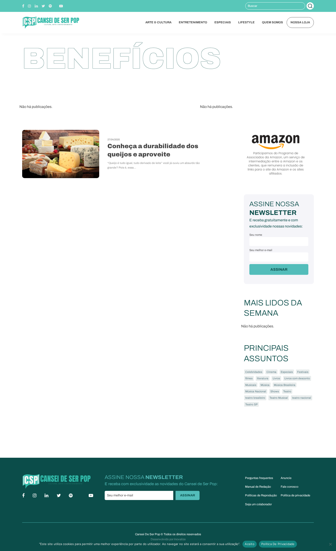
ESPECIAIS (222, 22)
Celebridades (253, 372)
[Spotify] (50, 6)
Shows (274, 391)
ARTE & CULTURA (158, 22)
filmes (249, 378)
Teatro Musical (278, 397)
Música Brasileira (284, 385)
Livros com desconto (297, 378)
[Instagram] (29, 6)
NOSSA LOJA (300, 22)
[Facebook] (23, 6)
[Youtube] (61, 6)
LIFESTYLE (246, 22)
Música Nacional (255, 391)
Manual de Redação (258, 486)
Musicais (250, 385)
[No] (330, 544)
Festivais (302, 372)
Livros (276, 378)
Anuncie (286, 478)
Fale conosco (289, 486)
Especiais (287, 372)
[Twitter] (43, 6)
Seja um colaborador (258, 504)
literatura (262, 378)
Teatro (287, 391)
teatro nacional (301, 397)
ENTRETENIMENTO (193, 22)
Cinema (271, 372)
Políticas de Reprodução (261, 495)
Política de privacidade (295, 495)
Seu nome (255, 234)
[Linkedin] (36, 6)
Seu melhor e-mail (260, 250)
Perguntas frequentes (259, 478)
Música (265, 385)
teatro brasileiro (255, 397)
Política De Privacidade (278, 544)
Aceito (249, 544)
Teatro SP (251, 404)
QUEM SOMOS (272, 22)
